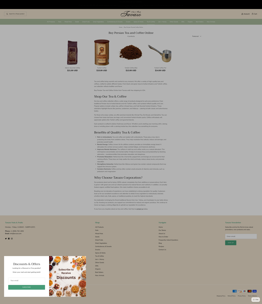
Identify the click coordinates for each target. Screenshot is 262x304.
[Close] (83, 258)
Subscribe (26, 287)
